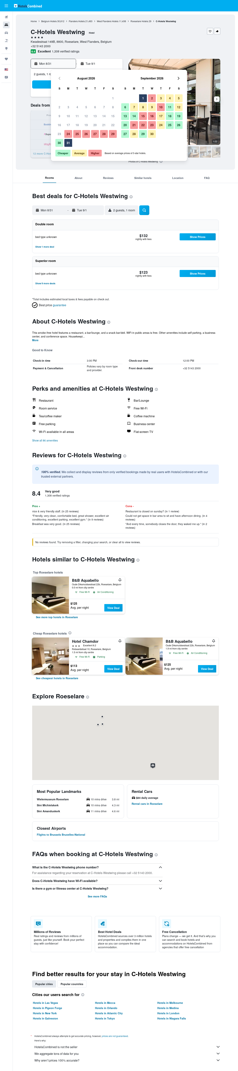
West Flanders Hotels (107, 21)
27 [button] (95, 134)
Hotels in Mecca (105, 1003)
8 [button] (113, 107)
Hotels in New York (45, 1013)
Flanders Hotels (77, 21)
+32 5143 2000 (41, 46)
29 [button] (113, 134)
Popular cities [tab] (44, 984)
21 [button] (104, 125)
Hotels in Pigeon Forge (47, 1008)
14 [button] (104, 116)
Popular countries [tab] (72, 984)
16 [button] (59, 125)
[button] (6, 6)
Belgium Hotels (49, 21)
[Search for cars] (6, 32)
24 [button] (68, 134)
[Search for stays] (6, 25)
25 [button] (77, 134)
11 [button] (77, 116)
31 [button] (68, 143)
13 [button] (95, 116)
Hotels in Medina (168, 1008)
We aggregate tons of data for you (56, 1053)
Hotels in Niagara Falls (171, 1018)
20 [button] (95, 125)
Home (34, 21)
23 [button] (59, 134)
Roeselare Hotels (139, 21)
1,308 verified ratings (65, 51)
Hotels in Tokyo (105, 1018)
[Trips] (6, 59)
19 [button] (86, 125)
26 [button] (86, 134)
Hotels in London (168, 1013)
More (35, 340)
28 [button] (104, 134)
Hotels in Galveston (45, 1018)
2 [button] (59, 107)
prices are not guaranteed (115, 1036)
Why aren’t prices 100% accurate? (56, 1060)
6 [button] (95, 107)
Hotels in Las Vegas (45, 1003)
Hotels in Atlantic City (109, 1013)
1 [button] (113, 98)
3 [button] (68, 107)
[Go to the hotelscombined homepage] (27, 5)
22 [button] (113, 125)
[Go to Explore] (6, 48)
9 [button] (59, 116)
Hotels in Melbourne (170, 1003)
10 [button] (68, 116)
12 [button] (86, 116)
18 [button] (77, 125)
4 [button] (77, 107)
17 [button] (68, 125)
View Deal (113, 608)
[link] (57, 617)
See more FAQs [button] (97, 896)
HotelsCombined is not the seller (55, 1047)
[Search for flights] (6, 17)
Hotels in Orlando (106, 1008)
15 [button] (113, 116)
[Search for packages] (6, 40)
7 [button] (104, 107)
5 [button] (86, 107)
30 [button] (59, 143)
